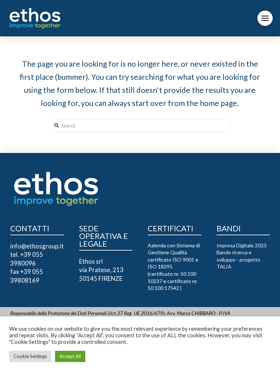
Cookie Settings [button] (30, 356)
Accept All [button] (70, 356)
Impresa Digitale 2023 (242, 245)
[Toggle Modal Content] (265, 18)
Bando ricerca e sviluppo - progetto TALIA (238, 259)
